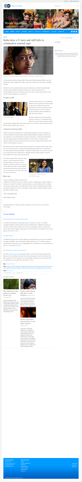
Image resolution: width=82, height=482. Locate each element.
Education (18, 266)
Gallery (54, 31)
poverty (32, 268)
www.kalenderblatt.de (9, 464)
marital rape (27, 268)
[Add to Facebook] (71, 32)
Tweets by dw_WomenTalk (66, 38)
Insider (22, 461)
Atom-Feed (74, 466)
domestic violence (10, 266)
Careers (24, 31)
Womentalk (46, 31)
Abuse (12, 31)
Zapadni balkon (24, 466)
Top (14, 272)
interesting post (14, 254)
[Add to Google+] (11, 270)
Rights (18, 31)
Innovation (23, 471)
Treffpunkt (23, 464)
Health (31, 31)
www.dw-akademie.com (10, 463)
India (42, 266)
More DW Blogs (74, 1)
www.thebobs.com (9, 466)
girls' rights (33, 266)
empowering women (25, 266)
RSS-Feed (74, 465)
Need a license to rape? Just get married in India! (15, 219)
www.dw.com (7, 461)
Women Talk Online (16, 23)
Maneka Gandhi (20, 268)
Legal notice (74, 463)
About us (61, 31)
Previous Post (8, 272)
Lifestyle (38, 31)
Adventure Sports (24, 467)
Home (7, 31)
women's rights (47, 268)
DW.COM (66, 1)
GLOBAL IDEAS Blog (25, 463)
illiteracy (38, 266)
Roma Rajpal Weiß (39, 268)
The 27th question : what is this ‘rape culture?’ (15, 250)
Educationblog (24, 469)
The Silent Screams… (8, 235)
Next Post (19, 272)
